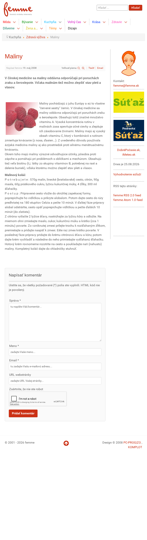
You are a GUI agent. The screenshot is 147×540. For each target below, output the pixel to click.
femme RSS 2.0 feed (127, 195)
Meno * (14, 346)
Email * (14, 360)
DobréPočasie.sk (128, 150)
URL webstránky (20, 375)
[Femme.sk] (22, 8)
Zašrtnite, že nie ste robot (26, 389)
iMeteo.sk (128, 154)
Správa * (15, 300)
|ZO (139, 442)
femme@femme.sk (126, 85)
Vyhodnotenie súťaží (127, 174)
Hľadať (135, 7)
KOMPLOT (135, 447)
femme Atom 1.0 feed (128, 200)
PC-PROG (129, 442)
